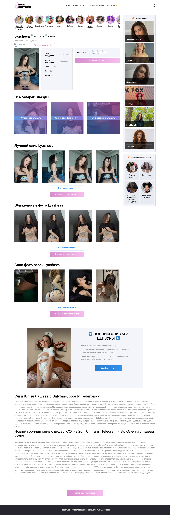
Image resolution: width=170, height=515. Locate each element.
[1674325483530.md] (108, 166)
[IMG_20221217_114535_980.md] (80, 285)
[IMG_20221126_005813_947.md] (26, 285)
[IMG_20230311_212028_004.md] (108, 226)
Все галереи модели (67, 188)
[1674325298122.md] (80, 166)
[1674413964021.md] (53, 166)
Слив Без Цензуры (97, 61)
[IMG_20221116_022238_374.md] (53, 285)
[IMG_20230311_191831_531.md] (26, 226)
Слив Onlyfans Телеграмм (102, 5)
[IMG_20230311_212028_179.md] (80, 226)
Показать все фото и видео (67, 194)
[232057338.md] (26, 166)
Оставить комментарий (85, 493)
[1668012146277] (108, 285)
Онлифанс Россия (73, 5)
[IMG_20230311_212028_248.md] (53, 226)
